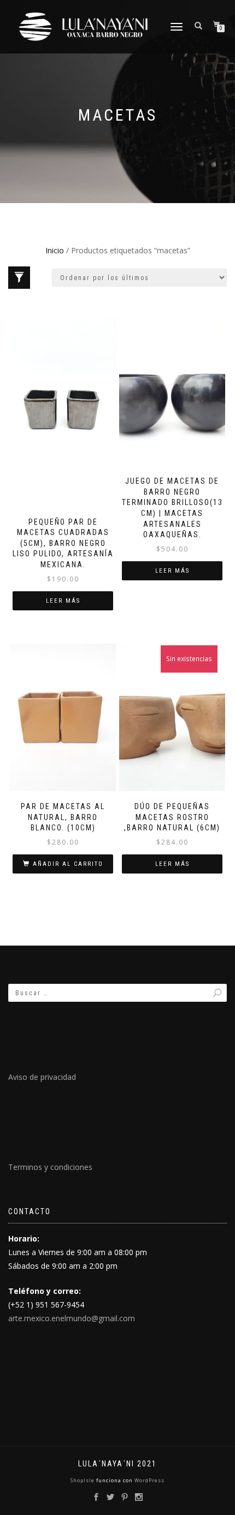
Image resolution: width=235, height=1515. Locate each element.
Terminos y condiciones (50, 1167)
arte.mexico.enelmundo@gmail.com (71, 1318)
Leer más (63, 600)
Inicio (54, 250)
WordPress (148, 1480)
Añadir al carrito (68, 864)
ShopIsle (83, 1480)
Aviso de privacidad (42, 1077)
